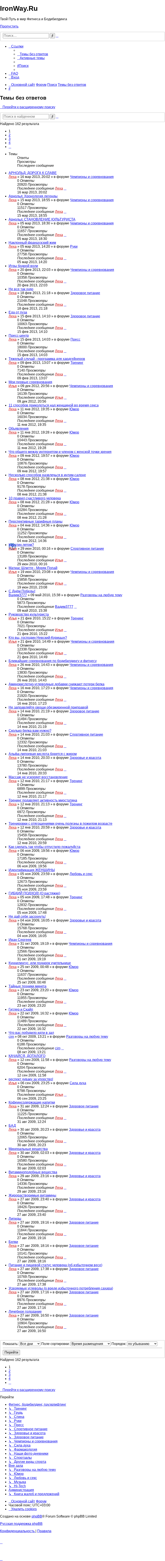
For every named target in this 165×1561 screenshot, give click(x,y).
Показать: (11, 1344)
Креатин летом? (21, 545)
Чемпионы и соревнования (92, 177)
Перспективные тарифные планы (36, 521)
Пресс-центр (19, 335)
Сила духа (78, 1083)
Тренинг (76, 362)
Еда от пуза (18, 312)
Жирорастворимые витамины (32, 1195)
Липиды (15, 1218)
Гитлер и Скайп (21, 1009)
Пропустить (9, 26)
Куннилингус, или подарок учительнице (40, 963)
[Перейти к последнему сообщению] (65, 188)
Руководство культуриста (29, 614)
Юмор (74, 409)
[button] (10, 146)
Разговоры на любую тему (101, 595)
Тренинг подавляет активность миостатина (43, 800)
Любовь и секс (81, 874)
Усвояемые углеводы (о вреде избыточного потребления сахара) (61, 1288)
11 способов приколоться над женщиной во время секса (54, 405)
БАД (12, 1125)
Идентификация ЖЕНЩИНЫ (32, 870)
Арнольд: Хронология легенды (33, 196)
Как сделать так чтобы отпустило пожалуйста (44, 847)
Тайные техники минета (27, 986)
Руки (74, 246)
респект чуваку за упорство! (31, 1079)
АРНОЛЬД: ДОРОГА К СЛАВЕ (33, 173)
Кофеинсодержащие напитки (32, 1102)
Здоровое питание (85, 293)
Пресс (75, 339)
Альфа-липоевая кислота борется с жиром (43, 754)
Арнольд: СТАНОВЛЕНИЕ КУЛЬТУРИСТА (42, 219)
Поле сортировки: (55, 1344)
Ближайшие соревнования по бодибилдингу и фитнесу (53, 661)
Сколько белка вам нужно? (30, 730)
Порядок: (119, 1344)
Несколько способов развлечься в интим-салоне (47, 475)
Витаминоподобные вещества (33, 1172)
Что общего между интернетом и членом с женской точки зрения (60, 452)
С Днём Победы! (22, 591)
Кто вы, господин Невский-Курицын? (38, 637)
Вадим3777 (18, 595)
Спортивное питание (87, 548)
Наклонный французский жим (32, 242)
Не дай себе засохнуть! (27, 916)
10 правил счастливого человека (35, 498)
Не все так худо (21, 289)
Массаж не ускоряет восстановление (38, 777)
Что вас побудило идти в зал (31, 1032)
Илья (13, 386)
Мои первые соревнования (30, 382)
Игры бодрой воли (23, 266)
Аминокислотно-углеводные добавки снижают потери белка (56, 684)
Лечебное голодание (25, 1311)
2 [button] (10, 135)
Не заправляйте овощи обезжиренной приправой (48, 707)
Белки (13, 1242)
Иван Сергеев (20, 940)
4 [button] (10, 143)
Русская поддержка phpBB (21, 1523)
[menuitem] (32, 54)
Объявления (19, 428)
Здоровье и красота (85, 758)
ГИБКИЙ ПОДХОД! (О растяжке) (34, 893)
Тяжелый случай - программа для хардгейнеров (47, 359)
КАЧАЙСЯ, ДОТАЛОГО (27, 1056)
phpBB (37, 1516)
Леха (13, 177)
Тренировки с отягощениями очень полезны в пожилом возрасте (60, 823)
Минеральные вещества (28, 1149)
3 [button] (10, 139)
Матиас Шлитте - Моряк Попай (33, 568)
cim (11, 1036)
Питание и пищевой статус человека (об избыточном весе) (55, 1265)
